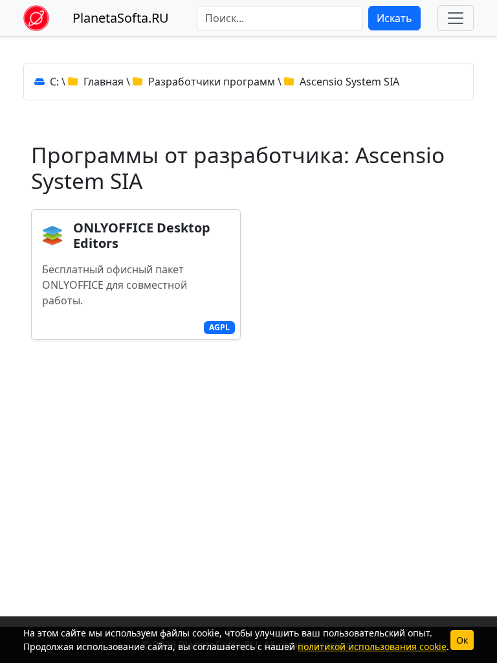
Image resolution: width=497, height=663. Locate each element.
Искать (394, 18)
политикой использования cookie (372, 646)
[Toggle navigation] (455, 18)
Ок (462, 640)
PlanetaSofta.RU (120, 18)
